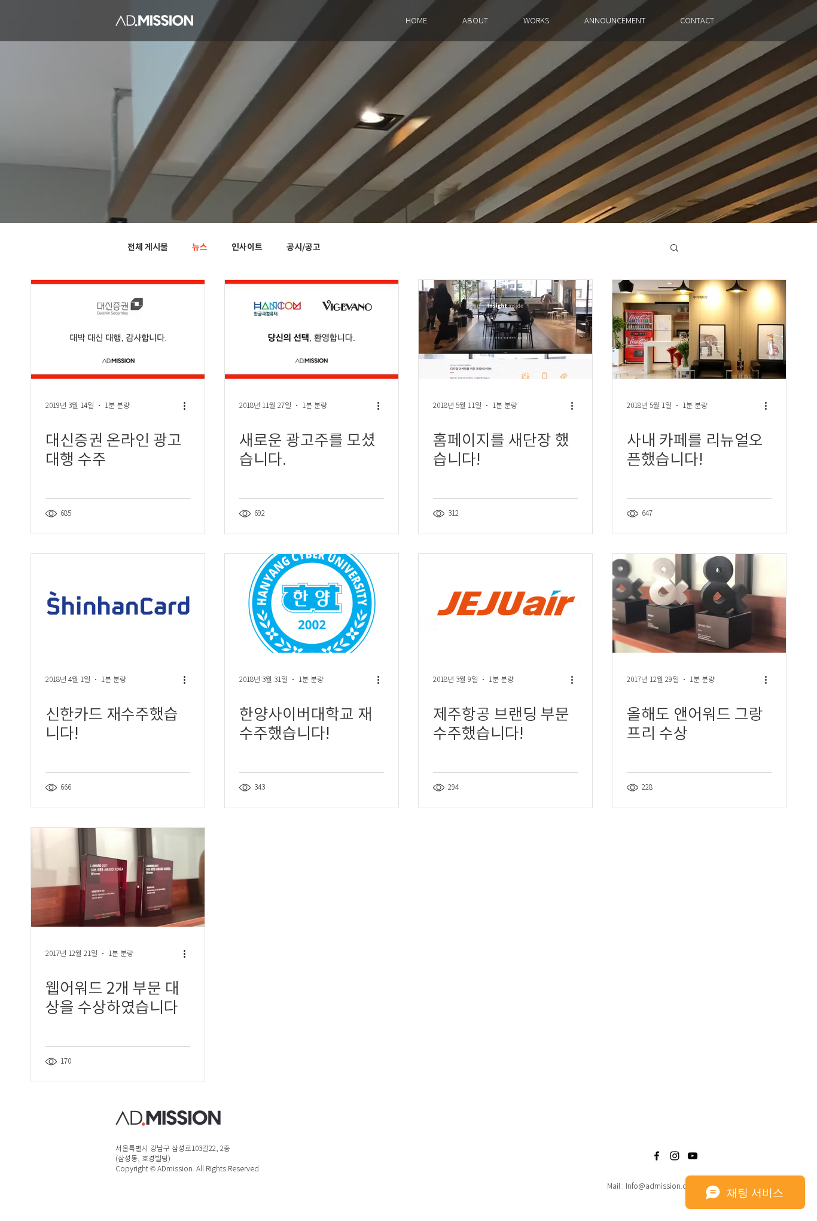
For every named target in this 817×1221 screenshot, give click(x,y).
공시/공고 (303, 247)
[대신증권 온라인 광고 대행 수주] (118, 329)
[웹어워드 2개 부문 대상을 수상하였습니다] (118, 877)
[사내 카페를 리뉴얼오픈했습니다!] (699, 329)
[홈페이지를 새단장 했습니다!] (505, 329)
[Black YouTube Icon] (693, 1156)
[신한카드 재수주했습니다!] (118, 603)
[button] (674, 248)
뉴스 (200, 247)
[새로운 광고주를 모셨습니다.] (311, 329)
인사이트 (247, 247)
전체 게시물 (147, 247)
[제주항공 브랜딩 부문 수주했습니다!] (505, 603)
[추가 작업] (188, 405)
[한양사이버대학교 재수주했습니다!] (311, 603)
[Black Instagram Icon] (675, 1156)
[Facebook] (657, 1156)
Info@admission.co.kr (662, 1186)
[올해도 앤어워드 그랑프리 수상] (699, 603)
